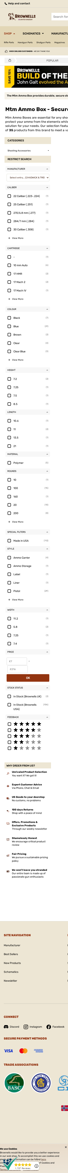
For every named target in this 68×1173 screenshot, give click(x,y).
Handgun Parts (25, 42)
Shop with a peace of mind (27, 813)
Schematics (31, 33)
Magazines (59, 42)
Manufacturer (12, 945)
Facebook (58, 1026)
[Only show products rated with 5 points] (27, 724)
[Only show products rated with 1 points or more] (27, 748)
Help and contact (19, 3)
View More (17, 238)
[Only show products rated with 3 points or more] (27, 736)
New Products (12, 963)
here (43, 1159)
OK (28, 678)
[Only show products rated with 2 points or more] (27, 742)
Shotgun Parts (43, 42)
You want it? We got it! (24, 775)
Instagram (36, 1026)
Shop (8, 33)
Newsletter (10, 980)
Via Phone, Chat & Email (25, 788)
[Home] (9, 60)
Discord (14, 1026)
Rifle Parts (9, 42)
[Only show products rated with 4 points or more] (27, 730)
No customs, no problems (26, 800)
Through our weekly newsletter (29, 828)
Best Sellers (11, 954)
